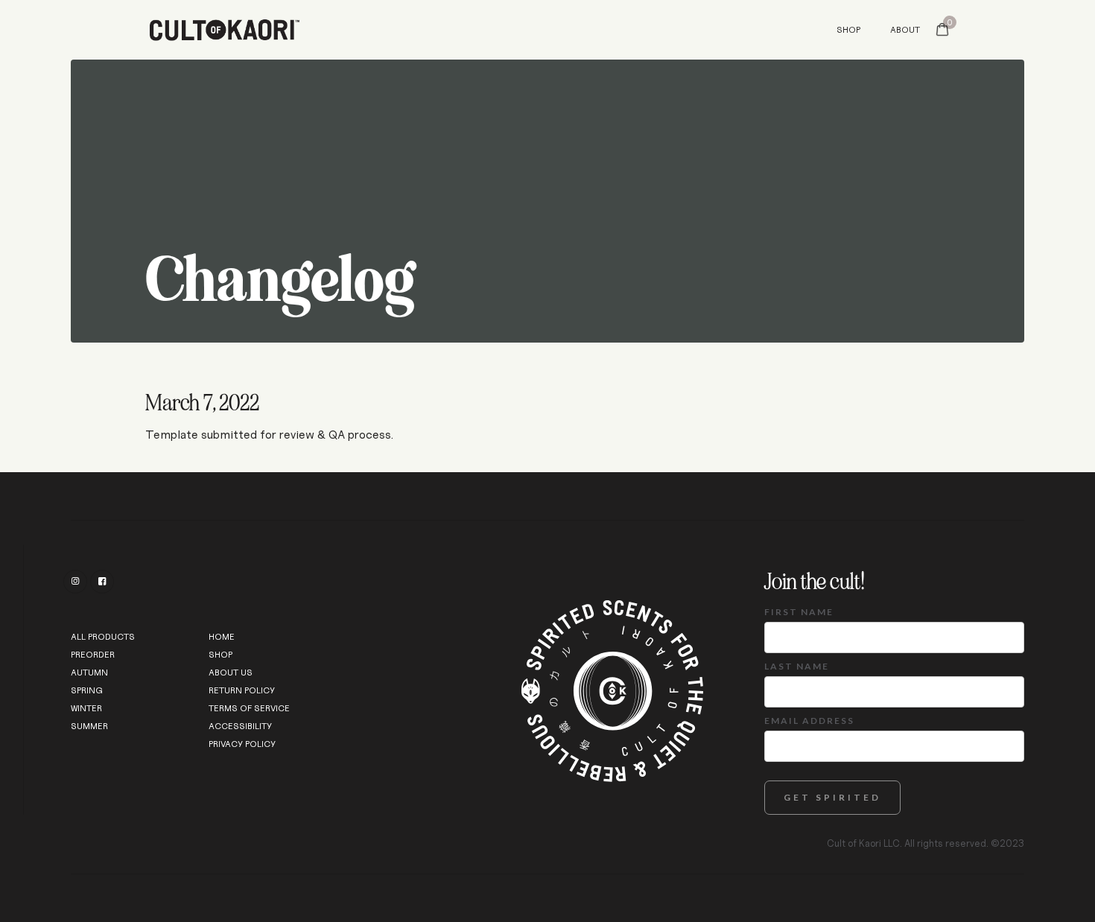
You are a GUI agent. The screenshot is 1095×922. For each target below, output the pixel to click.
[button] (942, 29)
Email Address (809, 720)
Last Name (796, 666)
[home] (408, 30)
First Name (799, 611)
